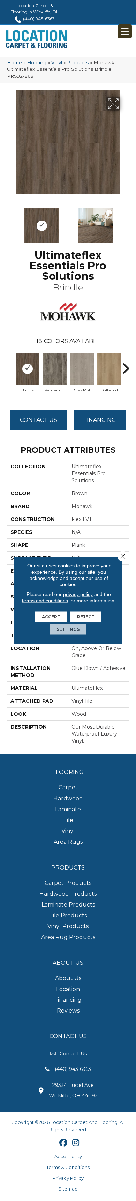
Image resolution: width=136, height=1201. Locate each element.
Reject (86, 616)
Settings (68, 629)
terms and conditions (45, 600)
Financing (68, 1000)
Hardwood (68, 798)
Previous (10, 222)
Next (125, 222)
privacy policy (78, 594)
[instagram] (76, 1143)
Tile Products (68, 915)
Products (78, 62)
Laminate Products (68, 904)
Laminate (68, 809)
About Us (68, 978)
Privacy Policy (68, 1178)
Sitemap (68, 1189)
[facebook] (64, 1143)
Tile (68, 820)
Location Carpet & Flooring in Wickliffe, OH (34, 8)
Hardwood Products (68, 893)
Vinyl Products (68, 926)
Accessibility (68, 1156)
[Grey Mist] (82, 368)
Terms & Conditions (68, 1167)
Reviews (68, 1010)
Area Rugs (68, 841)
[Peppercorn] (54, 368)
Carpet (68, 787)
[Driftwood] (109, 368)
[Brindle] (27, 368)
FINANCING (99, 420)
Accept (51, 616)
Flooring (36, 62)
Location (68, 989)
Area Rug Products (68, 937)
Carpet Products (68, 883)
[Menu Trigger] (125, 31)
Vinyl (56, 62)
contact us (73, 1054)
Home (14, 62)
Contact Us (38, 420)
